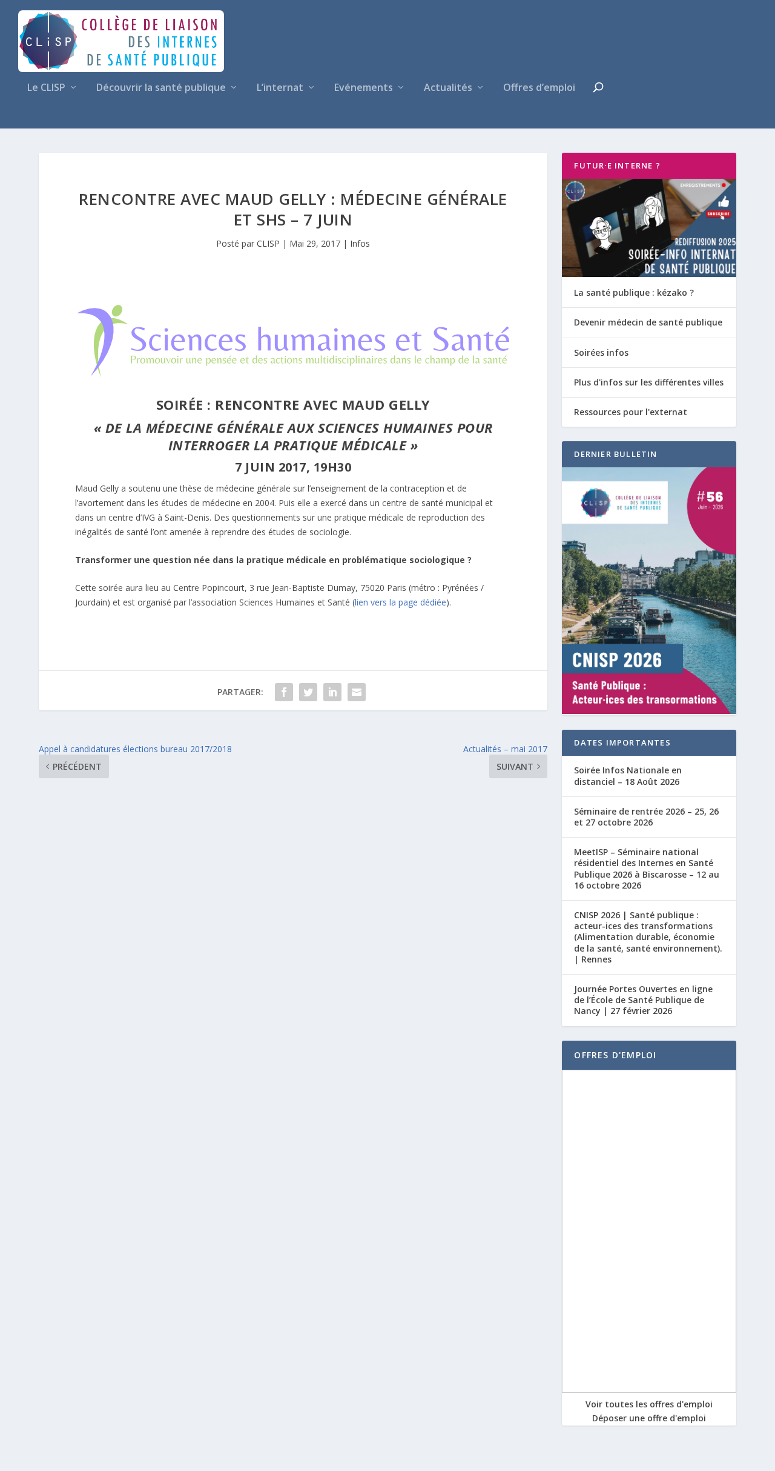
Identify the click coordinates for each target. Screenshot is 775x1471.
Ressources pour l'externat (630, 412)
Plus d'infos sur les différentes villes (649, 382)
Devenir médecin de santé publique (648, 322)
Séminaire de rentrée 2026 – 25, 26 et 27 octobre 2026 (646, 817)
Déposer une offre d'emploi (649, 1418)
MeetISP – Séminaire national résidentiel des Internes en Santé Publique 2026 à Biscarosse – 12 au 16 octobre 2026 (646, 868)
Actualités (448, 88)
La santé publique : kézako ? (634, 292)
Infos (360, 243)
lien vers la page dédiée (400, 602)
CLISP (268, 243)
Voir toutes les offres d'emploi (649, 1404)
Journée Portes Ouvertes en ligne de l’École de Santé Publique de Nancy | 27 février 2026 (643, 999)
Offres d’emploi (539, 88)
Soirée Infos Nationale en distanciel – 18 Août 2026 (628, 775)
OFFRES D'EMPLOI (615, 1055)
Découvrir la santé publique (161, 88)
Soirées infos (601, 352)
